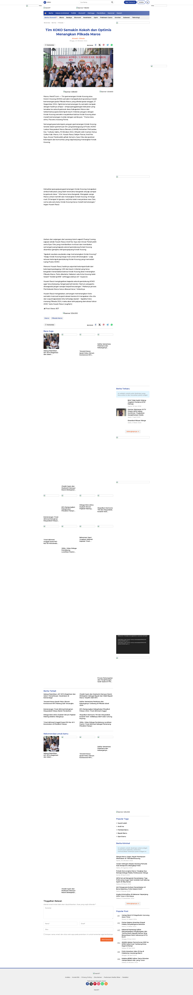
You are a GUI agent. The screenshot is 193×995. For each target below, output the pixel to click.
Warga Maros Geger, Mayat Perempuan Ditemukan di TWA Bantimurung (130, 857)
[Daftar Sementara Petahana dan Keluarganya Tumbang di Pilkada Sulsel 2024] (105, 337)
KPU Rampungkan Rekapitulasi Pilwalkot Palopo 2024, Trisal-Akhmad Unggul (69, 509)
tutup (40, 5)
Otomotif (81, 13)
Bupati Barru (122, 833)
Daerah (119, 13)
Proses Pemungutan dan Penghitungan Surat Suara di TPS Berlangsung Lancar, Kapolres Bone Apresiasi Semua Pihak (105, 680)
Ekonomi (77, 17)
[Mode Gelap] (147, 2)
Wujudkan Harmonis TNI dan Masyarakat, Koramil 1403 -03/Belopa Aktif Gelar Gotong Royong (105, 510)
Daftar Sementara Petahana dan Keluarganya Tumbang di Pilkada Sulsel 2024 (105, 346)
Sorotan (118, 17)
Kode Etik (75, 977)
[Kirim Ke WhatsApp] (111, 44)
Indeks (141, 2)
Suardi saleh (122, 823)
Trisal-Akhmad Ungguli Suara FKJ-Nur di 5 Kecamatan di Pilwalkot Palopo (51, 541)
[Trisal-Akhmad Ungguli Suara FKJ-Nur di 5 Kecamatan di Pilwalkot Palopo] (51, 531)
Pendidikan (101, 13)
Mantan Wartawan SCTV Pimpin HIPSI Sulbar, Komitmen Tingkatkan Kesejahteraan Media (137, 412)
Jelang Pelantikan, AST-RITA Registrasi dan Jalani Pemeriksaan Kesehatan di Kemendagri (51, 352)
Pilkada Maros (57, 318)
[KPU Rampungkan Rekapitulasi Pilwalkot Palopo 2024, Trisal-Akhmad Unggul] (69, 499)
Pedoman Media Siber (112, 977)
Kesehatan (87, 17)
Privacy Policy (87, 977)
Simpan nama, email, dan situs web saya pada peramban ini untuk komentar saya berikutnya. (79, 934)
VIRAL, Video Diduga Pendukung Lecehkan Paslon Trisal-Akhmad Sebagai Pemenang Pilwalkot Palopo (69, 550)
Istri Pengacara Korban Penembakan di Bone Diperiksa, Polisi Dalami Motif (131, 888)
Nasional (111, 13)
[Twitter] (91, 984)
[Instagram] (98, 984)
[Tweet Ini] (99, 44)
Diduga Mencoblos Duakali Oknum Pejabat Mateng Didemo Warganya (87, 507)
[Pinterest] (94, 984)
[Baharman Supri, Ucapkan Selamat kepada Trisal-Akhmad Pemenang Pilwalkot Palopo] (87, 530)
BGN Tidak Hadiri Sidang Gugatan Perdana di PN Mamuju (137, 402)
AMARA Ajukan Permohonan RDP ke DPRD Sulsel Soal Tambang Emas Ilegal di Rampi (135, 944)
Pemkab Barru (123, 830)
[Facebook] (87, 984)
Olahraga (91, 13)
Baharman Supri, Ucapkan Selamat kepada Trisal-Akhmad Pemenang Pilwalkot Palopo (87, 539)
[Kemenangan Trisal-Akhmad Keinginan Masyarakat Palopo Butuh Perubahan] (51, 504)
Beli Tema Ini (130, 2)
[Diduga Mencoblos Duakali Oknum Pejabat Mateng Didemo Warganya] (87, 498)
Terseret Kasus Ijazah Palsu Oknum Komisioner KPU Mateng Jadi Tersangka (87, 353)
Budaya (69, 17)
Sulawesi (126, 17)
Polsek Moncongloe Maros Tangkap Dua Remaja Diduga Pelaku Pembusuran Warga (132, 872)
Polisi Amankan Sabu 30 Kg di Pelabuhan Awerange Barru (133, 952)
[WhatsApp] (102, 984)
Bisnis (62, 17)
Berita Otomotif (50, 17)
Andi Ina (121, 826)
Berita (51, 13)
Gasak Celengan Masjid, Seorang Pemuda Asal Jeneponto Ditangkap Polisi (131, 864)
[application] (132, 644)
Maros (47, 318)
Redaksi (125, 977)
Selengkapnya (132, 431)
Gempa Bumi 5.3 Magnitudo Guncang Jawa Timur (135, 916)
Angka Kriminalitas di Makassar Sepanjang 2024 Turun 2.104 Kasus (132, 895)
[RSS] (106, 984)
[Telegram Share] (107, 44)
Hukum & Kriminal (62, 13)
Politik (73, 13)
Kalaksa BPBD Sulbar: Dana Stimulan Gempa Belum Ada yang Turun (135, 959)
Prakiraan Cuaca (106, 17)
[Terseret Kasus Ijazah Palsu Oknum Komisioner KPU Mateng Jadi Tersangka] (87, 341)
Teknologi (136, 17)
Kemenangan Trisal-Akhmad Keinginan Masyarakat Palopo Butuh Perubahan (51, 519)
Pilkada (82, 38)
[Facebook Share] (95, 44)
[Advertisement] (70, 222)
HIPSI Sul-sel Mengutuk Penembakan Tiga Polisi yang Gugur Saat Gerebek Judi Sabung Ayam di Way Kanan (132, 880)
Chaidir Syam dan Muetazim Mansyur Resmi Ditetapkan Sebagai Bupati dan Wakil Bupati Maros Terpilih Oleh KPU (69, 488)
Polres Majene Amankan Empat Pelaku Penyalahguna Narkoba (133, 923)
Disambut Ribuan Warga (137, 420)
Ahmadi (75, 38)
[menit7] (47, 8)
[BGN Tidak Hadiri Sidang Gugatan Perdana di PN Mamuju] (121, 403)
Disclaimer (98, 977)
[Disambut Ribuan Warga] (121, 423)
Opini (96, 17)
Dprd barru (122, 836)
